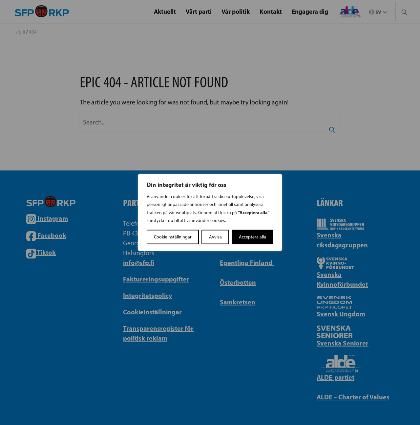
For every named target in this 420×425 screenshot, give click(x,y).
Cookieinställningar (173, 237)
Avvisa (215, 237)
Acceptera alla (252, 237)
